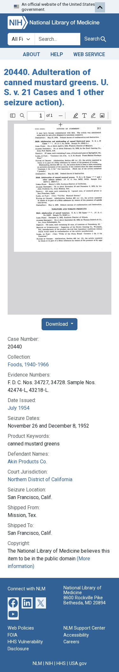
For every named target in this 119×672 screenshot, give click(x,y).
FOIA (12, 635)
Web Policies (21, 628)
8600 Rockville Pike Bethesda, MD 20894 (84, 600)
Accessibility (76, 635)
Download (57, 324)
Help (56, 54)
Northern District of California (40, 479)
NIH (49, 663)
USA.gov (78, 663)
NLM (37, 663)
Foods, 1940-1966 (28, 365)
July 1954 (19, 408)
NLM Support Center (84, 628)
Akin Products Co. (27, 462)
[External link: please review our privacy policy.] (13, 603)
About (31, 54)
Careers (71, 642)
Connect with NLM (26, 589)
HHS (61, 663)
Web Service (89, 54)
